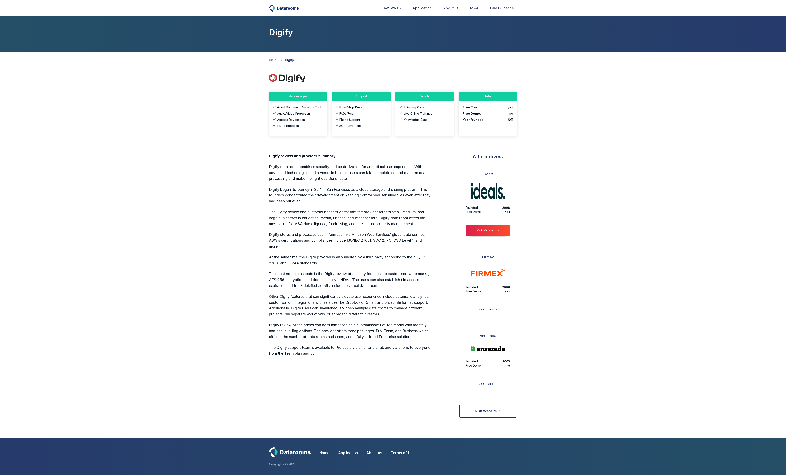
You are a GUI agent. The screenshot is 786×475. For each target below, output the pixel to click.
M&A (474, 8)
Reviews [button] (391, 8)
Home (324, 453)
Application (422, 8)
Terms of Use (403, 453)
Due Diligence (502, 8)
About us (450, 8)
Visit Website (485, 230)
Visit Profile (486, 309)
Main (272, 60)
